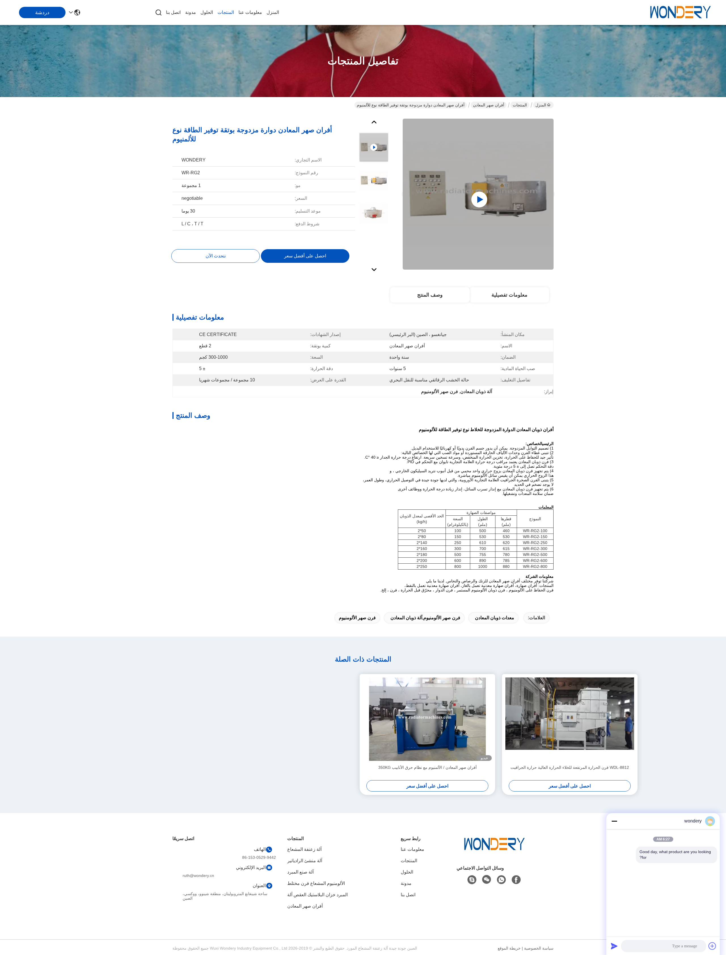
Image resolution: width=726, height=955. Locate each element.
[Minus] (614, 821)
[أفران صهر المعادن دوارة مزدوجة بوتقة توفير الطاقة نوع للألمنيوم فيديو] (478, 194)
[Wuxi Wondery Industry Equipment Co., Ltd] (680, 12)
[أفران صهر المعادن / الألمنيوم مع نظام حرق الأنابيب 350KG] (427, 719)
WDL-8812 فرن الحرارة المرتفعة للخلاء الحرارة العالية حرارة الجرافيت (569, 767)
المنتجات (226, 12)
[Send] (614, 946)
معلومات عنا (250, 12)
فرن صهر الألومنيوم (357, 617)
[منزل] (494, 851)
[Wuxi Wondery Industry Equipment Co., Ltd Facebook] (516, 879)
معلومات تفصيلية (509, 295)
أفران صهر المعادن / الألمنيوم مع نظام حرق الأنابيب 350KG (427, 767)
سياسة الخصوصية (539, 948)
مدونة (190, 12)
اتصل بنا (173, 12)
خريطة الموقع (509, 948)
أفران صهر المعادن (488, 105)
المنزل (273, 12)
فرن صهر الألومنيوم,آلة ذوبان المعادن (425, 617)
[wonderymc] (472, 879)
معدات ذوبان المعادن (494, 617)
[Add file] (712, 946)
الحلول (207, 12)
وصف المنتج (430, 295)
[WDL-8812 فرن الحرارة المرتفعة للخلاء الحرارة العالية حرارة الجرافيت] (569, 719)
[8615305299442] (501, 879)
